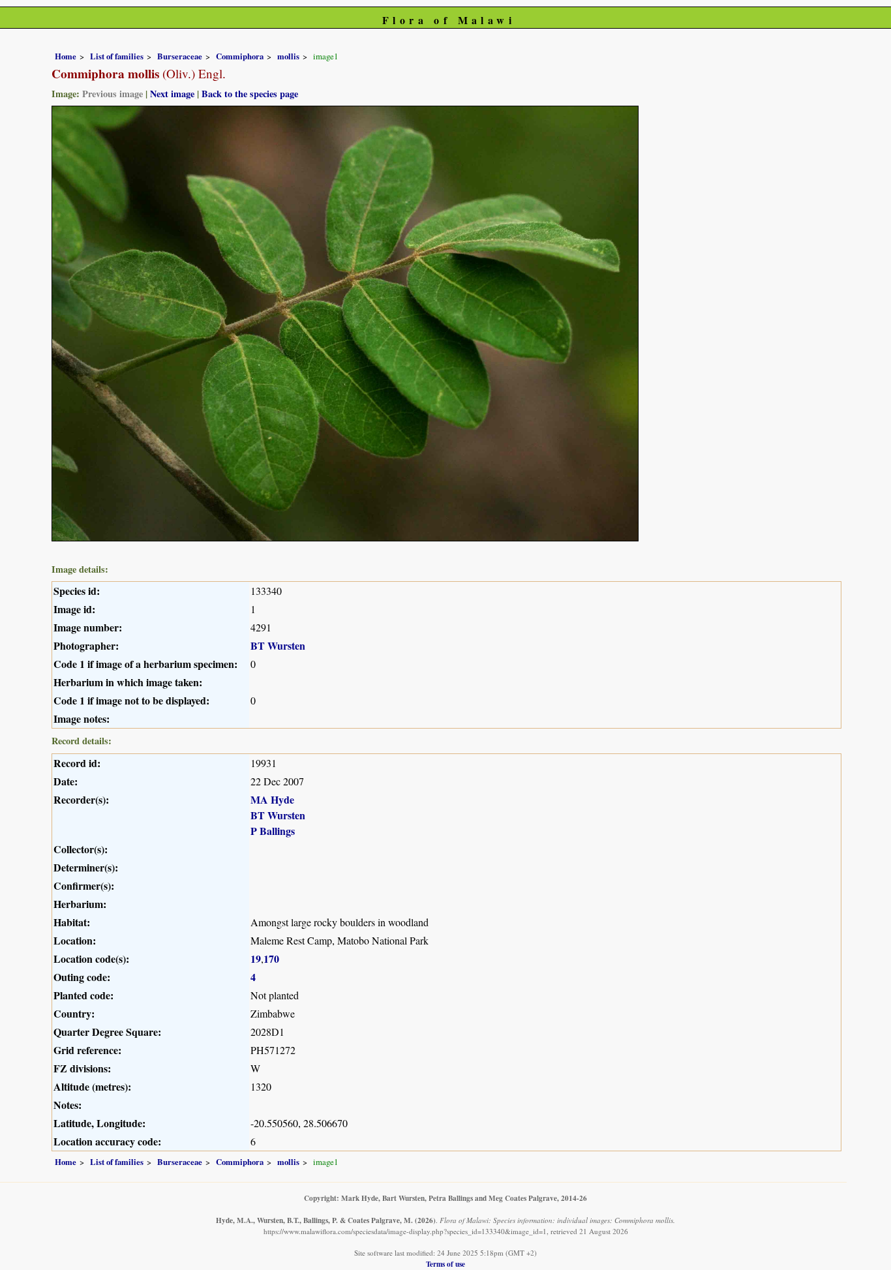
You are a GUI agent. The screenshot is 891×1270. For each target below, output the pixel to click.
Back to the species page (250, 93)
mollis (288, 56)
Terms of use (445, 1263)
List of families (116, 56)
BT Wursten (277, 645)
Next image (172, 93)
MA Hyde (272, 799)
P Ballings (272, 830)
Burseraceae (179, 56)
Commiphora (240, 56)
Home (65, 56)
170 (271, 958)
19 (255, 958)
